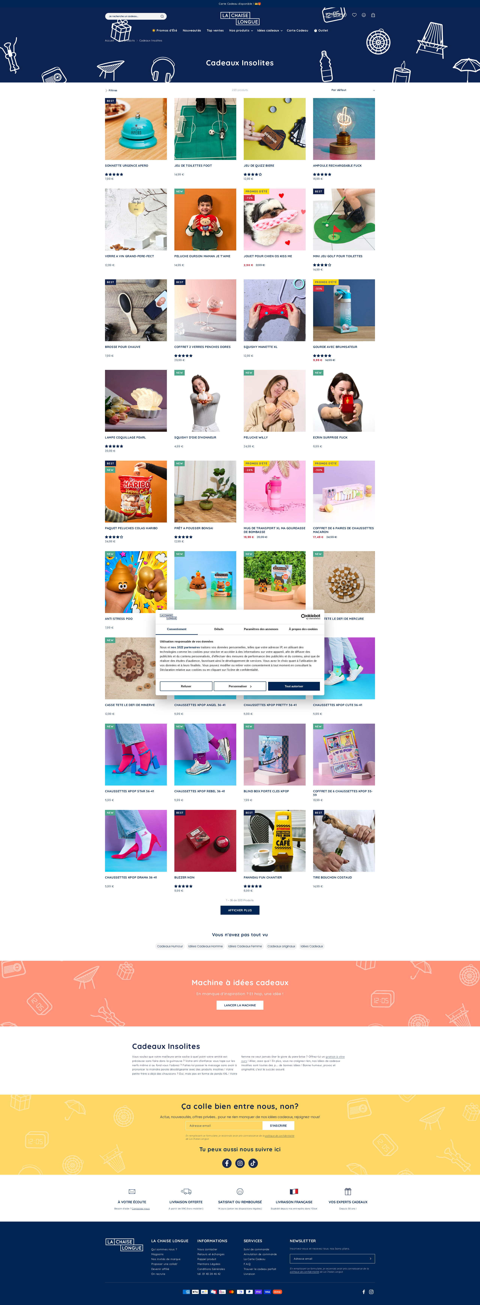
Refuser (186, 686)
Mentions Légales (208, 1264)
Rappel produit (206, 1259)
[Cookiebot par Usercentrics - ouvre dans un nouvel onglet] (303, 617)
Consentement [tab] (176, 629)
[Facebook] (226, 1163)
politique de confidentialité (279, 1135)
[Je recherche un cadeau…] (162, 16)
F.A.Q (247, 1264)
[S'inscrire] (371, 1258)
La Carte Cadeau (254, 1259)
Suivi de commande (256, 1249)
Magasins (157, 1254)
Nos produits (126, 40)
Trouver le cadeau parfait (260, 1269)
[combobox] (136, 16)
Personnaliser (238, 686)
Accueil (109, 40)
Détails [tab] (219, 629)
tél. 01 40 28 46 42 (209, 1274)
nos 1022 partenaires (185, 647)
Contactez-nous (141, 1208)
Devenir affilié (160, 1269)
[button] (240, 30)
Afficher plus (240, 910)
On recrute (158, 1274)
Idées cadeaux (268, 30)
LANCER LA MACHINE (240, 1005)
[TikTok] (253, 1163)
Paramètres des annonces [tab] (261, 629)
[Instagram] (240, 1163)
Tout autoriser (294, 686)
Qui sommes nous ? (164, 1249)
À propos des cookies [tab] (303, 629)
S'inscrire (278, 1125)
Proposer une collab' (164, 1264)
